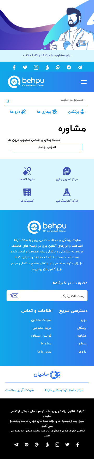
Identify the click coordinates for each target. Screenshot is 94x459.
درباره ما (46, 344)
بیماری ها (44, 112)
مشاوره (81, 336)
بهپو (83, 320)
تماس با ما (44, 352)
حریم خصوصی (42, 328)
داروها (82, 352)
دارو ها (15, 112)
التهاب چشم (47, 147)
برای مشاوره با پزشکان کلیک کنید (47, 55)
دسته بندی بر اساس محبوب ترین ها (34, 140)
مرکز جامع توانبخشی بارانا (64, 390)
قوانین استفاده (41, 336)
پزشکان (73, 112)
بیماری (82, 344)
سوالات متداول (41, 320)
